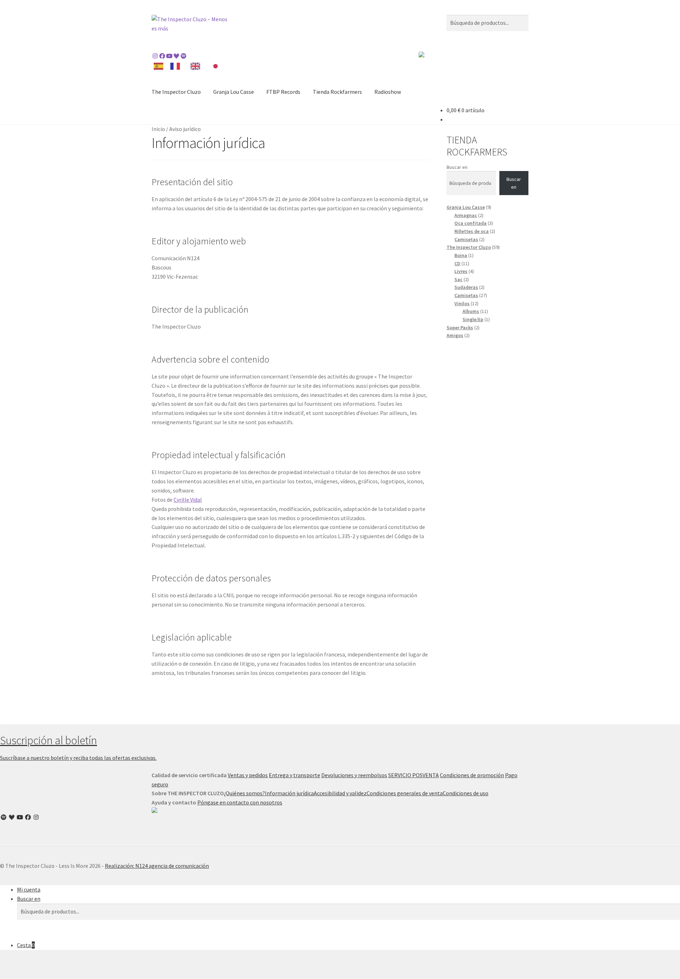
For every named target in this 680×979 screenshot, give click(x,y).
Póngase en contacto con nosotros (239, 802)
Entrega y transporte (294, 775)
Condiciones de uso (465, 793)
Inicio (158, 128)
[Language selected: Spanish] (189, 65)
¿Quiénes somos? (244, 793)
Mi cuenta (28, 889)
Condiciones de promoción (472, 775)
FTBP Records (283, 91)
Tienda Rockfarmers (337, 91)
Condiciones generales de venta (405, 793)
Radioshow (387, 91)
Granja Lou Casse (233, 91)
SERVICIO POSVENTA (413, 775)
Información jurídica (289, 793)
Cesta (26, 945)
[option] (177, 66)
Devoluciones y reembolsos (354, 775)
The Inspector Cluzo (176, 91)
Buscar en (457, 167)
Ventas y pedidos (248, 775)
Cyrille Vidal (188, 499)
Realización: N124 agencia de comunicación (157, 865)
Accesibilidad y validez (340, 793)
